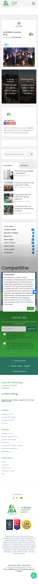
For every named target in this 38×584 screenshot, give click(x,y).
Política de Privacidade (22, 300)
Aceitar (30, 309)
